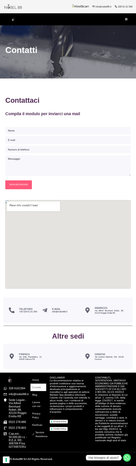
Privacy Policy (59, 421)
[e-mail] (45, 310)
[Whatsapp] (127, 458)
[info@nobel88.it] (93, 6)
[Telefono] (12, 310)
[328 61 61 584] (116, 6)
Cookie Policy (59, 429)
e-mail (56, 309)
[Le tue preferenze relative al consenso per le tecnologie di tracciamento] (6, 459)
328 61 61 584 (125, 6)
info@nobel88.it (103, 6)
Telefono (26, 309)
